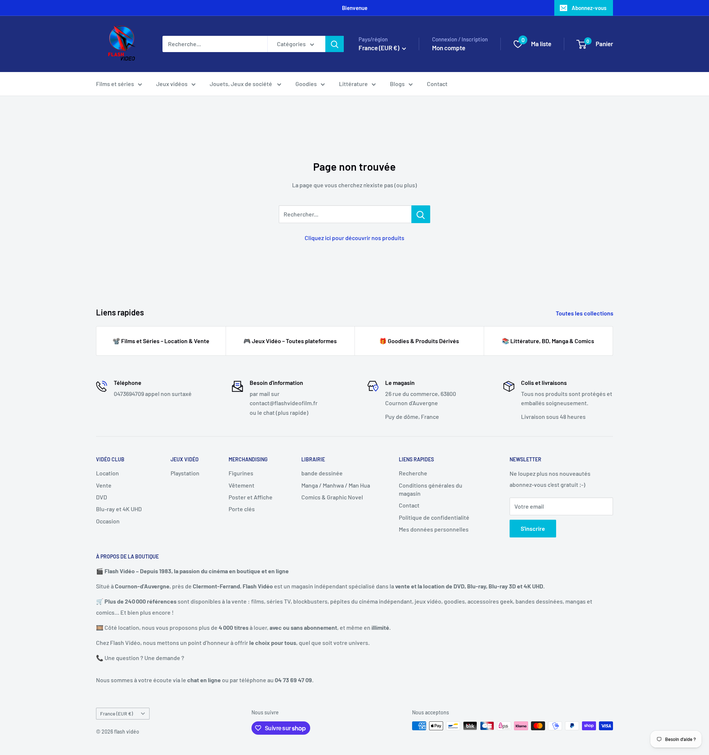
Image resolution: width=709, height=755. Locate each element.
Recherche (413, 472)
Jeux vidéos (172, 83)
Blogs (397, 83)
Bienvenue (354, 7)
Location (107, 472)
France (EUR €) (116, 713)
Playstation (185, 472)
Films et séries (115, 83)
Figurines (241, 472)
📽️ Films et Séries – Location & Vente (161, 340)
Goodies (306, 83)
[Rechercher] (334, 44)
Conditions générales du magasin (430, 489)
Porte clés (242, 508)
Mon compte (448, 47)
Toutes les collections (585, 313)
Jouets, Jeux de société (241, 83)
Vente (104, 485)
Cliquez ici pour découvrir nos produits (354, 237)
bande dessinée (322, 472)
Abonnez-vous (589, 7)
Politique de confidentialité (434, 517)
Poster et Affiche (251, 497)
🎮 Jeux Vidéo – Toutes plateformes (290, 340)
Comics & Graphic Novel (332, 497)
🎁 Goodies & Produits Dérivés (419, 340)
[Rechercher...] (420, 214)
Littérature (353, 83)
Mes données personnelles (434, 529)
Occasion (108, 521)
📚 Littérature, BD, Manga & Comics (548, 340)
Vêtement (241, 485)
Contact (437, 83)
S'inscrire (533, 528)
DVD (101, 497)
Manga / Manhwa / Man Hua (335, 485)
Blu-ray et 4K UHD (119, 508)
